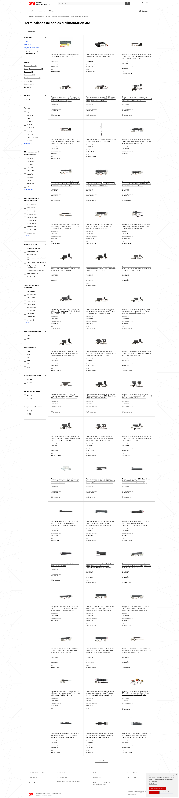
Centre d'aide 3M (97, 777)
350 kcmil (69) (31, 291)
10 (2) (28, 367)
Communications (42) (30, 66)
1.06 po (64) (30, 161)
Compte (145, 11)
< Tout (26, 41)
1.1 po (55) (30, 177)
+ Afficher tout (28, 143)
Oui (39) (29, 398)
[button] (166, 792)
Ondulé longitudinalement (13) (35, 270)
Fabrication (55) (28, 72)
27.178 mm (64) (31, 208)
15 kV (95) (29, 118)
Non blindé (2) (31, 277)
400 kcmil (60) (31, 307)
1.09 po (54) (30, 187)
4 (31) (28, 351)
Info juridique (39, 793)
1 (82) (28, 335)
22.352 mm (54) (31, 230)
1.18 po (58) (30, 174)
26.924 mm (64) (32, 211)
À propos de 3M (33, 777)
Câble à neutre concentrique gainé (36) (37, 258)
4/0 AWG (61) (31, 304)
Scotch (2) (27, 99)
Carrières (31, 780)
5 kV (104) (30, 112)
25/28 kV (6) (30, 128)
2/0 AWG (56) (31, 310)
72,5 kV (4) (30, 134)
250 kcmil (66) (31, 298)
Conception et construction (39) (33, 69)
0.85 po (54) (30, 183)
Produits (32, 11)
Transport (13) (28, 81)
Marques (52, 11)
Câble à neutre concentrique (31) (36, 262)
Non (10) (29, 411)
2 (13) (28, 357)
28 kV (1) (29, 140)
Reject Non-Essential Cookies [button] (157, 788)
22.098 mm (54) (31, 223)
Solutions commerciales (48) (32, 78)
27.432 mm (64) (31, 214)
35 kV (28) (30, 125)
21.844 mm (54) (31, 227)
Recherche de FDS (62, 777)
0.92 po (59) (30, 171)
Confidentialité (46, 793)
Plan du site (96, 780)
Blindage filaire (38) (32, 251)
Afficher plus (101, 760)
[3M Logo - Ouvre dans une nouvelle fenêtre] (40, 3)
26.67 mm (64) (31, 204)
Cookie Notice (153, 784)
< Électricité (27, 44)
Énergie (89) (28, 87)
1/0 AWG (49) (31, 317)
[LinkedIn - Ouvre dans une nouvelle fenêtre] (128, 777)
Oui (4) (29, 414)
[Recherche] (127, 3)
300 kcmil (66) (31, 295)
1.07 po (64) (30, 164)
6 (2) (28, 364)
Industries (42, 11)
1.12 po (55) (30, 180)
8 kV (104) (30, 115)
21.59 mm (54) (31, 233)
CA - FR (143, 2)
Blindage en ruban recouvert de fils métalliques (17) (37, 266)
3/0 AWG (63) (31, 301)
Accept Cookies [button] (154, 792)
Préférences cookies (56, 793)
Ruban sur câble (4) (32, 273)
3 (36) (28, 339)
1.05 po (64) (30, 168)
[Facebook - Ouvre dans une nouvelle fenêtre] (142, 777)
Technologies (32, 785)
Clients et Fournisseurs (35, 783)
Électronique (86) (29, 84)
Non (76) (29, 395)
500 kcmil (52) (31, 314)
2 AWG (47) (30, 320)
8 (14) (28, 354)
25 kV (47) (30, 121)
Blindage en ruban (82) (33, 248)
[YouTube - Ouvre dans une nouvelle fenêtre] (135, 777)
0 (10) (28, 361)
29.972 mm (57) (31, 220)
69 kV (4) (29, 131)
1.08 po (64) (30, 158)
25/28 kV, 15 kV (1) (32, 137)
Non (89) (29, 379)
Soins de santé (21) (29, 75)
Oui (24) (29, 383)
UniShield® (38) (31, 255)
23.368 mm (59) (32, 217)
